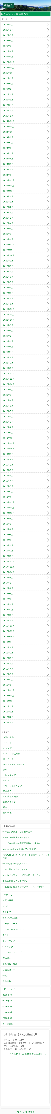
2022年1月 (8, 304)
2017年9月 (8, 577)
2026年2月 (8, 51)
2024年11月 (8, 126)
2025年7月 (8, 89)
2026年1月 (8, 57)
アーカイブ (9, 989)
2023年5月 (8, 218)
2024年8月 (8, 137)
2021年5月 (8, 347)
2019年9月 (8, 454)
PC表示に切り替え (25, 1112)
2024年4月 (8, 159)
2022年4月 (8, 287)
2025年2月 (8, 110)
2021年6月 (8, 341)
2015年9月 (8, 706)
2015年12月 (9, 690)
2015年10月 (9, 701)
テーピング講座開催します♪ (16, 837)
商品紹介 (7, 791)
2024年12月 (9, 121)
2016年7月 (8, 653)
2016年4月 (8, 669)
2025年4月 (8, 105)
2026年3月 (8, 46)
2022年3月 (8, 293)
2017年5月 (8, 599)
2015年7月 (8, 717)
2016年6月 (8, 658)
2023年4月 (8, 223)
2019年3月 (8, 486)
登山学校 (7, 812)
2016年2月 (8, 679)
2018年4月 (8, 545)
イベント (7, 743)
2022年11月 (8, 250)
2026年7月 (8, 24)
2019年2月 (8, 491)
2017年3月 (8, 610)
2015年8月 (8, 712)
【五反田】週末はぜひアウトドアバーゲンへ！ (25, 887)
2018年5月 (8, 540)
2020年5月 (8, 411)
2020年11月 (8, 379)
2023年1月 (8, 239)
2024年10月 (9, 132)
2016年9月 (8, 642)
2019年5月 (8, 475)
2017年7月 (8, 588)
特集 (5, 807)
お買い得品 (8, 737)
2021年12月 (9, 309)
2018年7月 (8, 529)
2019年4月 (8, 481)
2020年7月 (8, 400)
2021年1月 (8, 368)
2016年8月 (8, 647)
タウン (6, 770)
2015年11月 (8, 696)
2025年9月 (8, 78)
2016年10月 (9, 637)
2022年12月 (9, 245)
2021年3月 (8, 357)
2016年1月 (8, 685)
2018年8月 (8, 524)
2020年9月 (8, 389)
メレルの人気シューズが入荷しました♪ (21, 875)
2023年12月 (9, 180)
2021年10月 (9, 320)
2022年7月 (8, 271)
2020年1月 (8, 433)
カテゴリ (8, 894)
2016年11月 (8, 631)
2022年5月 (8, 282)
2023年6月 (8, 212)
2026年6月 (8, 30)
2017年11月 (8, 567)
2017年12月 (9, 561)
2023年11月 (8, 186)
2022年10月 (9, 255)
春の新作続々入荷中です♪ (15, 881)
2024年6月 (8, 148)
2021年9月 (8, 325)
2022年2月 (8, 298)
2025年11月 (8, 67)
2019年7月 (8, 465)
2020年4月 (8, 416)
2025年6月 (8, 94)
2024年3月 (8, 164)
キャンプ (7, 748)
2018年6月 (8, 535)
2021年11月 (8, 314)
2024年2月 (8, 169)
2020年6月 (8, 406)
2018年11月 (8, 508)
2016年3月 (8, 674)
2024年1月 (8, 175)
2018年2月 (8, 551)
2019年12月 (9, 438)
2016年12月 (9, 626)
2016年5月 (8, 663)
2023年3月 (8, 228)
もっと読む (8, 1024)
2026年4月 (8, 41)
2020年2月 (8, 427)
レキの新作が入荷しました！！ (17, 869)
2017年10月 (9, 572)
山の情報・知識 (10, 796)
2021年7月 (8, 336)
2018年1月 (8, 556)
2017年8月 (8, 583)
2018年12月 (9, 502)
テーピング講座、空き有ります (17, 832)
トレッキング (9, 775)
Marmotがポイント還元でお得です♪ (20, 849)
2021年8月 (8, 330)
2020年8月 (8, 395)
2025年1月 (8, 116)
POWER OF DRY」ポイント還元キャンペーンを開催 (26, 856)
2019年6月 (8, 470)
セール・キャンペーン (13, 764)
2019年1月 (8, 497)
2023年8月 (8, 202)
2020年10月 (9, 384)
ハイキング (8, 780)
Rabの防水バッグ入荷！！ (15, 863)
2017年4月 (8, 604)
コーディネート (10, 759)
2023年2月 (8, 234)
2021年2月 (8, 363)
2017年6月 (8, 594)
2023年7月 (8, 207)
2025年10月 (9, 73)
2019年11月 (8, 443)
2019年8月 (8, 459)
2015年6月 (8, 722)
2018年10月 (9, 513)
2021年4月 (8, 352)
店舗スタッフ (9, 802)
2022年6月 (8, 277)
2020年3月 (8, 422)
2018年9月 (8, 518)
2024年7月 (8, 143)
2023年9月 (8, 196)
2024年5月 (8, 153)
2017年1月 (8, 620)
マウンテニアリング (12, 786)
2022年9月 (8, 261)
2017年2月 (8, 615)
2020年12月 (9, 373)
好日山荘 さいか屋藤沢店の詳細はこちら (29, 1054)
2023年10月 (9, 191)
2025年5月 (8, 100)
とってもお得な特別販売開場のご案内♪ (21, 843)
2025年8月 (8, 84)
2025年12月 (9, 62)
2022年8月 (8, 266)
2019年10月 (9, 449)
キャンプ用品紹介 (11, 753)
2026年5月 (8, 35)
